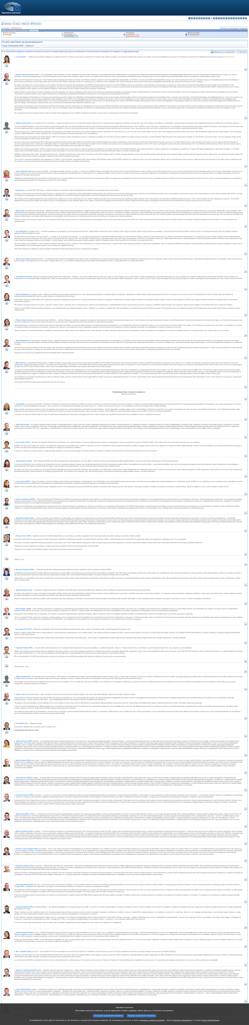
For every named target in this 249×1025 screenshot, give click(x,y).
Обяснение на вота (132, 36)
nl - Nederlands (229, 18)
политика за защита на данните (152, 1020)
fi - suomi (244, 18)
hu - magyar (224, 18)
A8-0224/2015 (7, 35)
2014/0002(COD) (16, 28)
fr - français (209, 18)
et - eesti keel (202, 18)
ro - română (236, 18)
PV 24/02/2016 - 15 (70, 35)
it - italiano (216, 18)
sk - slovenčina (239, 18)
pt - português (234, 18)
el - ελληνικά (204, 18)
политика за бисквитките (182, 1020)
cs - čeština (194, 18)
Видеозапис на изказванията (224, 52)
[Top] (246, 70)
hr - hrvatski (214, 18)
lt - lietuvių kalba (221, 18)
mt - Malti (226, 18)
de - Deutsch (199, 18)
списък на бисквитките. (210, 1020)
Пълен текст (37, 23)
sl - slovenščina (241, 18)
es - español (192, 18)
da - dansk (197, 18)
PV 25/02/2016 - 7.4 (132, 35)
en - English (207, 18)
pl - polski (231, 18)
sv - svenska (246, 18)
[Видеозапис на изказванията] (6, 66)
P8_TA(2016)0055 (193, 35)
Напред (24, 23)
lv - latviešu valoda (219, 18)
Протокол (242, 52)
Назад (17, 23)
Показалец (7, 23)
